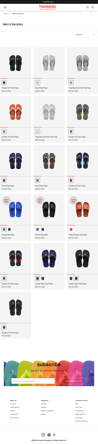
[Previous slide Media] (3, 64)
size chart (78, 407)
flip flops (43, 404)
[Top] (90, 429)
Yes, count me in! (73, 381)
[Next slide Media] (28, 64)
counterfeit (14, 414)
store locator (79, 411)
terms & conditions (81, 421)
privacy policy (14, 418)
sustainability (14, 407)
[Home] (48, 7)
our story (13, 404)
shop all (43, 414)
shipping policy (80, 414)
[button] (4, 7)
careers (12, 411)
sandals (43, 407)
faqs (76, 404)
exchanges (79, 418)
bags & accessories (47, 411)
